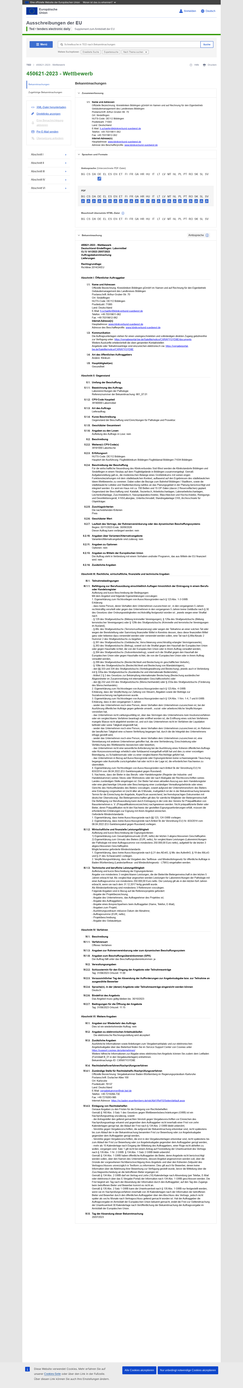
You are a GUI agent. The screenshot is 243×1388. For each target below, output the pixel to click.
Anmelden (190, 11)
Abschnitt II (37, 163)
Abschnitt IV (38, 179)
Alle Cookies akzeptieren (139, 1370)
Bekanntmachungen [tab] (38, 84)
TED (28, 64)
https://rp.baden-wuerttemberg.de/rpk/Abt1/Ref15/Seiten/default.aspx (148, 1100)
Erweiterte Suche (91, 52)
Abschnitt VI (38, 188)
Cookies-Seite (52, 1373)
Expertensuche (111, 52)
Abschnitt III (38, 171)
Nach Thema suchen (133, 52)
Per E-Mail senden (47, 131)
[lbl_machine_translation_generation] (123, 213)
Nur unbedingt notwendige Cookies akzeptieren (188, 1370)
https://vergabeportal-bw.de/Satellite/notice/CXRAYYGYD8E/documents (153, 339)
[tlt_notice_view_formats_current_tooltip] (207, 235)
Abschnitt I (37, 154)
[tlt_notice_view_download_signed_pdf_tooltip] (99, 178)
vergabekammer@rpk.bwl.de (116, 1090)
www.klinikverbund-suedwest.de (124, 141)
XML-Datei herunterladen (51, 107)
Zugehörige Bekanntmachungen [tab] (45, 92)
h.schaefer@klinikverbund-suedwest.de (120, 128)
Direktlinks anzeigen (49, 113)
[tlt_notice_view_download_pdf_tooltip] (83, 201)
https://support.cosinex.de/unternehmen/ (113, 1050)
